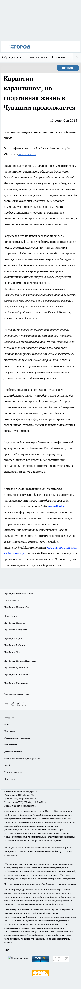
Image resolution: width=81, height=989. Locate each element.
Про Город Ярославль (15, 629)
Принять (68, 67)
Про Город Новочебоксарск (18, 593)
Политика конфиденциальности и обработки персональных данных (40, 884)
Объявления (10, 744)
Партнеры (9, 778)
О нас (7, 724)
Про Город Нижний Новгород (20, 660)
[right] (77, 57)
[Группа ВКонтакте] (7, 704)
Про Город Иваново (14, 622)
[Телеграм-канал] (18, 704)
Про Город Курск (13, 638)
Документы (58, 57)
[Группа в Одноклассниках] (13, 704)
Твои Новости (11, 600)
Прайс (7, 765)
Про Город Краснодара (16, 683)
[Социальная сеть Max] (24, 704)
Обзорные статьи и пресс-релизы (22, 758)
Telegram (9, 717)
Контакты (9, 731)
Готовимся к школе (36, 57)
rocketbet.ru (57, 506)
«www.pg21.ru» (30, 791)
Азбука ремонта (11, 57)
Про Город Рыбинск (14, 645)
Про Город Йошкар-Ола (17, 607)
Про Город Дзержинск (16, 667)
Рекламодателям (13, 772)
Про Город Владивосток (17, 674)
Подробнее (69, 878)
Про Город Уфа (12, 652)
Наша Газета (11, 616)
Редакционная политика (17, 737)
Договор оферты (13, 751)
